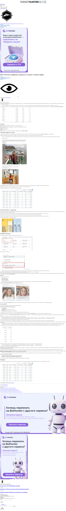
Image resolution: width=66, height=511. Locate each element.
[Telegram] (2, 100)
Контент (10, 23)
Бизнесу (2, 23)
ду (17, 389)
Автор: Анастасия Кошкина (6, 97)
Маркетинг (12, 23)
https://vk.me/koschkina (11, 382)
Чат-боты (22, 23)
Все (0, 23)
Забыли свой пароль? (3, 8)
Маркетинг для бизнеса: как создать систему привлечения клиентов (14, 489)
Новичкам (15, 23)
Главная (3, 504)
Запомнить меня (3, 7)
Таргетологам (19, 23)
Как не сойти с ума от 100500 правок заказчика (10, 485)
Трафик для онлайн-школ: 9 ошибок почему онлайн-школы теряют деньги (10, 390)
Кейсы (8, 23)
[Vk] (2, 99)
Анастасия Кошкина (5, 384)
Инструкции (5, 23)
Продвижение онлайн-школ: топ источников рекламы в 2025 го (8, 389)
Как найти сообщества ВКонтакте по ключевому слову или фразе (14, 492)
